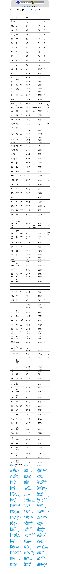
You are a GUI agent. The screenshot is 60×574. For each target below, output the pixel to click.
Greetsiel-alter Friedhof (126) (15, 559)
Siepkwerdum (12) (40, 493)
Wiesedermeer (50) (40, 551)
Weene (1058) (39, 534)
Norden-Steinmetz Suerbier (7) (29, 552)
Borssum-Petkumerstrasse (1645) (15, 496)
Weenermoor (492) (40, 539)
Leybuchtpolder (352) (27, 515)
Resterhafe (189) (40, 482)
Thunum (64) (39, 513)
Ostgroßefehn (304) (27, 566)
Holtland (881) (26, 483)
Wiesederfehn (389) (40, 550)
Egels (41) (12, 528)
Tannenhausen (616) (40, 510)
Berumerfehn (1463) (13, 487)
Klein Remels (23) (27, 498)
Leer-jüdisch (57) (26, 511)
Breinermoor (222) (13, 499)
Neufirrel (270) (26, 547)
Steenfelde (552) (40, 505)
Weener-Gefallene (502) (41, 535)
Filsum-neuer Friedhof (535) (15, 547)
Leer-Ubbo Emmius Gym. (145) (29, 509)
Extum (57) (12, 543)
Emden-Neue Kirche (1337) (14, 535)
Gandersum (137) (13, 557)
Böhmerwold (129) (13, 510)
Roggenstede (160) (40, 485)
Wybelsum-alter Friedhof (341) (42, 563)
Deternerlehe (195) (13, 520)
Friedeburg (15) (12, 554)
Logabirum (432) (26, 518)
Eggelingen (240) (13, 529)
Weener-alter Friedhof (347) (41, 536)
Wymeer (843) (39, 565)
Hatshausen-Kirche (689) (28, 471)
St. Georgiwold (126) (40, 501)
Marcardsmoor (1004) (27, 524)
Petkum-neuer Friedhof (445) (42, 468)
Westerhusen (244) (40, 544)
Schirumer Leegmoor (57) (41, 490)
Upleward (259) (39, 518)
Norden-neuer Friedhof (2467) (29, 554)
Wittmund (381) (39, 559)
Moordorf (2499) (26, 536)
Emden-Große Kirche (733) (14, 534)
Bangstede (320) (13, 481)
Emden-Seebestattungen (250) (15, 536)
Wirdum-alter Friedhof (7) (41, 556)
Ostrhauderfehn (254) (40, 465)
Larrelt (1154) (26, 506)
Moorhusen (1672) (27, 537)
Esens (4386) (12, 540)
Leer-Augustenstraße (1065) (28, 507)
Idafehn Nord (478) (27, 486)
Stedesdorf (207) (40, 504)
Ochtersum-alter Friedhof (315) (29, 559)
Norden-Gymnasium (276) (28, 550)
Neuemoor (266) (26, 546)
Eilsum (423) (12, 530)
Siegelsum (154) (40, 492)
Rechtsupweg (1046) (40, 477)
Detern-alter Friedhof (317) (14, 519)
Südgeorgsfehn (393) (40, 509)
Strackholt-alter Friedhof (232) (42, 507)
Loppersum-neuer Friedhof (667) (29, 520)
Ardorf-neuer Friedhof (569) (14, 471)
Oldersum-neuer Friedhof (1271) (29, 563)
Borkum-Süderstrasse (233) (14, 495)
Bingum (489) (12, 488)
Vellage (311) (39, 522)
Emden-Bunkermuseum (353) (15, 532)
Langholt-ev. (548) (27, 504)
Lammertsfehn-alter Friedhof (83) (29, 500)
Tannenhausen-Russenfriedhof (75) (43, 511)
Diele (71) (12, 521)
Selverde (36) (39, 491)
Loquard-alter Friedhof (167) (28, 521)
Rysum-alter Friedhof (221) (41, 487)
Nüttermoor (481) (26, 557)
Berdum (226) (12, 486)
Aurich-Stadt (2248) (13, 476)
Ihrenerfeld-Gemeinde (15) (28, 489)
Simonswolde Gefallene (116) (42, 494)
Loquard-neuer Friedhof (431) (29, 522)
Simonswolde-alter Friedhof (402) (42, 495)
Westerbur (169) (40, 542)
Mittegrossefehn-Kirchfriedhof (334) (29, 533)
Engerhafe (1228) (13, 539)
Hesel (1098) (26, 474)
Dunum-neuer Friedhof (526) (15, 526)
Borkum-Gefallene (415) (14, 494)
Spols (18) (39, 500)
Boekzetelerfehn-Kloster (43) (15, 491)
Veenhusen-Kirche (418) (41, 520)
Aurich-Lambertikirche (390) (14, 474)
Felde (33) (12, 544)
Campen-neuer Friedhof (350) (15, 512)
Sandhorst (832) (40, 489)
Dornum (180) (12, 524)
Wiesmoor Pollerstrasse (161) (42, 554)
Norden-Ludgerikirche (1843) (28, 551)
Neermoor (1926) (26, 540)
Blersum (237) (12, 489)
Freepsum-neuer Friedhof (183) (15, 553)
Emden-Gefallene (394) (14, 533)
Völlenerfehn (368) (40, 527)
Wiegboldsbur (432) (40, 549)
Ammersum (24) (13, 469)
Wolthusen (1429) (40, 560)
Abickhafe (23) (12, 465)
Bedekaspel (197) (13, 484)
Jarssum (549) (26, 492)
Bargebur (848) (12, 482)
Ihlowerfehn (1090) (27, 488)
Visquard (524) (39, 524)
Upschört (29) (39, 519)
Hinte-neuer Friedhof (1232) (28, 478)
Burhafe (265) (12, 507)
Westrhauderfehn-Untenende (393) (43, 548)
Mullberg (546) (26, 538)
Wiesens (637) (39, 552)
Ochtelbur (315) (26, 558)
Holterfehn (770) (26, 480)
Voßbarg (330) (39, 525)
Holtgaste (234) (26, 481)
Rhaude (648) (39, 483)
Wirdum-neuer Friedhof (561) (42, 557)
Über (37, 6)
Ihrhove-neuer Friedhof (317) (28, 491)
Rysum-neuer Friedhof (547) (42, 488)
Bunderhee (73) (13, 506)
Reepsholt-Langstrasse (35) (41, 478)
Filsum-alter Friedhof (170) (14, 546)
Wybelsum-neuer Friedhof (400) (42, 564)
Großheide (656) (13, 565)
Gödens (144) (26, 465)
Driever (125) (12, 525)
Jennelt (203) (26, 495)
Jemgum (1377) (26, 493)
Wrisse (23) (39, 562)
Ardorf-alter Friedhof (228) (14, 470)
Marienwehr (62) (26, 526)
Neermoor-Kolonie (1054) (28, 541)
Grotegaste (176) (13, 562)
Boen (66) (12, 492)
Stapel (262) (39, 502)
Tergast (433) (39, 512)
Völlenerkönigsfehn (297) (41, 528)
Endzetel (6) (12, 538)
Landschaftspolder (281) (28, 502)
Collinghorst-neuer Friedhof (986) (15, 517)
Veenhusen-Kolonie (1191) (41, 521)
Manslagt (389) (26, 523)
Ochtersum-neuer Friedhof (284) (29, 560)
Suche (28, 6)
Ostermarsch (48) (27, 565)
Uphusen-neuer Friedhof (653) (42, 517)
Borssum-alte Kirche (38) (14, 497)
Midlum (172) (26, 530)
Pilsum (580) (39, 471)
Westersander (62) (40, 546)
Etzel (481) (12, 542)
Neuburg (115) (26, 544)
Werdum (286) (39, 540)
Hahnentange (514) (27, 468)
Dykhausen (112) (13, 527)
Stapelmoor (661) (40, 503)
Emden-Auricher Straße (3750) (15, 531)
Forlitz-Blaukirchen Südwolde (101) (16, 551)
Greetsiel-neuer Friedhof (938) (15, 560)
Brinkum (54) (12, 501)
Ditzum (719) (12, 522)
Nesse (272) (26, 543)
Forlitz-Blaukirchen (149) (14, 550)
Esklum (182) (12, 541)
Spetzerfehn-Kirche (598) (41, 497)
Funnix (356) (12, 556)
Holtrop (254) (26, 484)
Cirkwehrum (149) (13, 515)
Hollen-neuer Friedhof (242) (28, 479)
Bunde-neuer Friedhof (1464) (15, 505)
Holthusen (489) (26, 482)
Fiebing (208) (12, 545)
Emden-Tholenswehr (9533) (15, 537)
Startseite (24, 6)
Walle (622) (39, 529)
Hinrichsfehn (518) (27, 476)
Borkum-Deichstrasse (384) (14, 493)
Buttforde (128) (12, 509)
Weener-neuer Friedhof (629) (42, 538)
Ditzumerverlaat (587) (13, 523)
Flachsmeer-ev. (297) (13, 549)
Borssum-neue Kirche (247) (14, 498)
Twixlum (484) (39, 515)
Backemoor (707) (13, 479)
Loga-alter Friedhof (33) (28, 516)
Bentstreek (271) (13, 485)
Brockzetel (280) (13, 502)
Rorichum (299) (39, 486)
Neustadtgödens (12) (27, 549)
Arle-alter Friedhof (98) (14, 472)
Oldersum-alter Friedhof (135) (29, 562)
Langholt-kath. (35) (27, 505)
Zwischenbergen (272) (41, 566)
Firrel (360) (12, 548)
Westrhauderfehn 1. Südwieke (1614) (43, 547)
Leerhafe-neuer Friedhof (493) (29, 513)
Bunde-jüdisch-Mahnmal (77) (15, 504)
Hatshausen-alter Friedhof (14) (29, 472)
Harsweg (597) (26, 470)
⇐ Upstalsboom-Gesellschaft (30, 5)
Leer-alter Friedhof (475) (28, 510)
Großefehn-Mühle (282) (14, 564)
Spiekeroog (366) (40, 499)
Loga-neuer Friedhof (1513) (28, 517)
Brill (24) (11, 500)
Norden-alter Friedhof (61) (28, 553)
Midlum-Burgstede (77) (27, 531)
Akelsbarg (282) (13, 466)
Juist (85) (25, 496)
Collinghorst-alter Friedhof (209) (15, 516)
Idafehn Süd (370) (27, 487)
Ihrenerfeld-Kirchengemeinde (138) (29, 490)
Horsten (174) (26, 485)
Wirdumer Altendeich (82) (41, 558)
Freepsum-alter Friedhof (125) (15, 552)
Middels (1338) (26, 529)
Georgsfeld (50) (13, 558)
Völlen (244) (39, 526)
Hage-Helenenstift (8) (27, 466)
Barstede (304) (12, 483)
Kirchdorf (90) (26, 497)
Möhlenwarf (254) (27, 539)
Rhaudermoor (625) (40, 484)
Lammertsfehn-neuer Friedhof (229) (30, 501)
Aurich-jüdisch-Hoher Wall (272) (15, 478)
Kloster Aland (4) (26, 499)
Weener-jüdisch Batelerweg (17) (42, 537)
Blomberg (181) (12, 490)
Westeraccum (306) (40, 541)
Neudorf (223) (26, 545)
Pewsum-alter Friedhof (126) (42, 469)
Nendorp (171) (26, 542)
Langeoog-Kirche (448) (27, 503)
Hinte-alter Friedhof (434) (28, 477)
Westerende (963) (40, 543)
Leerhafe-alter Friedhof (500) (28, 512)
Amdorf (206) (12, 468)
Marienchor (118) (26, 525)
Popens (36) (39, 474)
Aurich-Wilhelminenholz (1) (14, 477)
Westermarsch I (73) (40, 545)
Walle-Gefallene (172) (40, 530)
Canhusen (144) (13, 513)
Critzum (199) (12, 518)
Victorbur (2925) (40, 523)
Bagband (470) (12, 480)
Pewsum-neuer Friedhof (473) (42, 470)
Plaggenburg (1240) (40, 472)
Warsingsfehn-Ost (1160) (41, 532)
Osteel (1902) (26, 564)
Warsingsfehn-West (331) (41, 533)
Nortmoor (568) (26, 556)
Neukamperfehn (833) (27, 548)
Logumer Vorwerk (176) (28, 519)
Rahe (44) (39, 476)
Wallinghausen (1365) (40, 531)
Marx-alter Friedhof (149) (28, 527)
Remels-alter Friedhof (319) (41, 480)
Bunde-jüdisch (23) (13, 503)
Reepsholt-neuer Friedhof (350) (42, 479)
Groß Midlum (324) (13, 563)
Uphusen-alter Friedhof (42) (41, 516)
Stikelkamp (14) (39, 506)
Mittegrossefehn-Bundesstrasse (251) (30, 532)
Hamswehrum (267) (27, 469)
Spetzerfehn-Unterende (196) (42, 498)
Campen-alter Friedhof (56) (14, 511)
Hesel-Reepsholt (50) (27, 475)
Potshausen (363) (40, 475)
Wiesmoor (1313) (40, 553)
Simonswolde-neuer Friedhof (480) (43, 496)
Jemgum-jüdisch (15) (27, 494)
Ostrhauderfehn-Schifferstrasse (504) (43, 466)
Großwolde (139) (13, 566)
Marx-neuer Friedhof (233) (28, 528)
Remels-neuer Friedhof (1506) (42, 481)
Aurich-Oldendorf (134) (14, 475)
